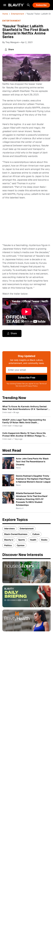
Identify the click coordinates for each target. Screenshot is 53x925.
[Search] (28, 5)
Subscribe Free (26, 377)
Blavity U (8, 539)
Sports (21, 539)
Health (33, 539)
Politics (8, 545)
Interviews (9, 528)
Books (44, 539)
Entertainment (17, 13)
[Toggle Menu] (4, 5)
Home (5, 13)
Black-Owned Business (15, 534)
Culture (35, 534)
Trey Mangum (12, 42)
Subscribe (41, 5)
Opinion (20, 545)
